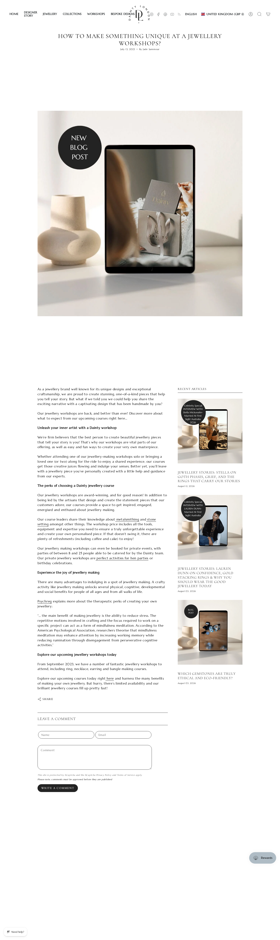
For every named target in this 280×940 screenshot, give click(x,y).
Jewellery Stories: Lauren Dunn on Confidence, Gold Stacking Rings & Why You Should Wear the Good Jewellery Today (205, 577)
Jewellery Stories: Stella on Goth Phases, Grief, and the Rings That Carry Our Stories (209, 476)
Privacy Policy (104, 775)
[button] (30, 14)
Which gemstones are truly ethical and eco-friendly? (207, 676)
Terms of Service (126, 775)
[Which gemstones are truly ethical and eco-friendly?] (210, 632)
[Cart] (268, 14)
